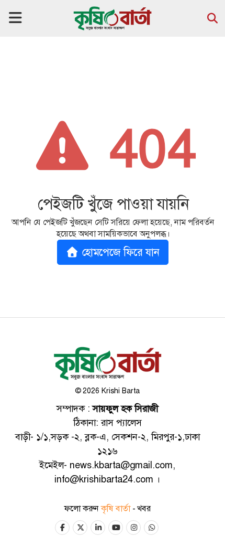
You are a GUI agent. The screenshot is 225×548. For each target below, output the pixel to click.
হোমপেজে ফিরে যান (119, 252)
